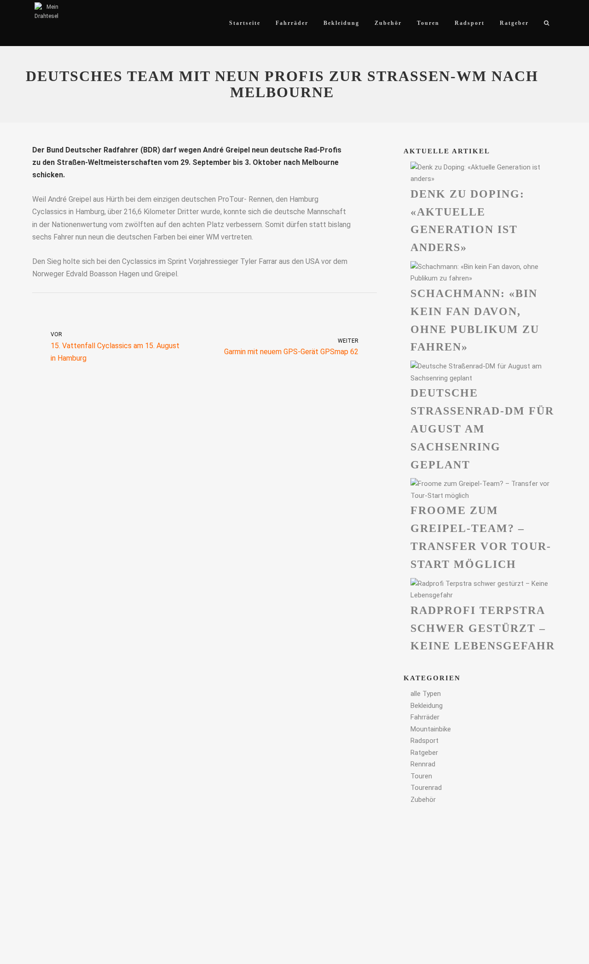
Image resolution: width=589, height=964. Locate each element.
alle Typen (425, 693)
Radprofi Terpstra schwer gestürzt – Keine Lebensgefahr (482, 628)
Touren (421, 776)
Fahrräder (424, 717)
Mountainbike (430, 729)
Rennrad (422, 764)
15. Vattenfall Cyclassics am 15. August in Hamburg (115, 346)
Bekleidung (426, 705)
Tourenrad (426, 787)
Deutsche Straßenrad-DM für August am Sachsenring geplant (482, 428)
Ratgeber (424, 752)
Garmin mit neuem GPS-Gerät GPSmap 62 (291, 347)
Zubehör (423, 799)
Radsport (424, 740)
